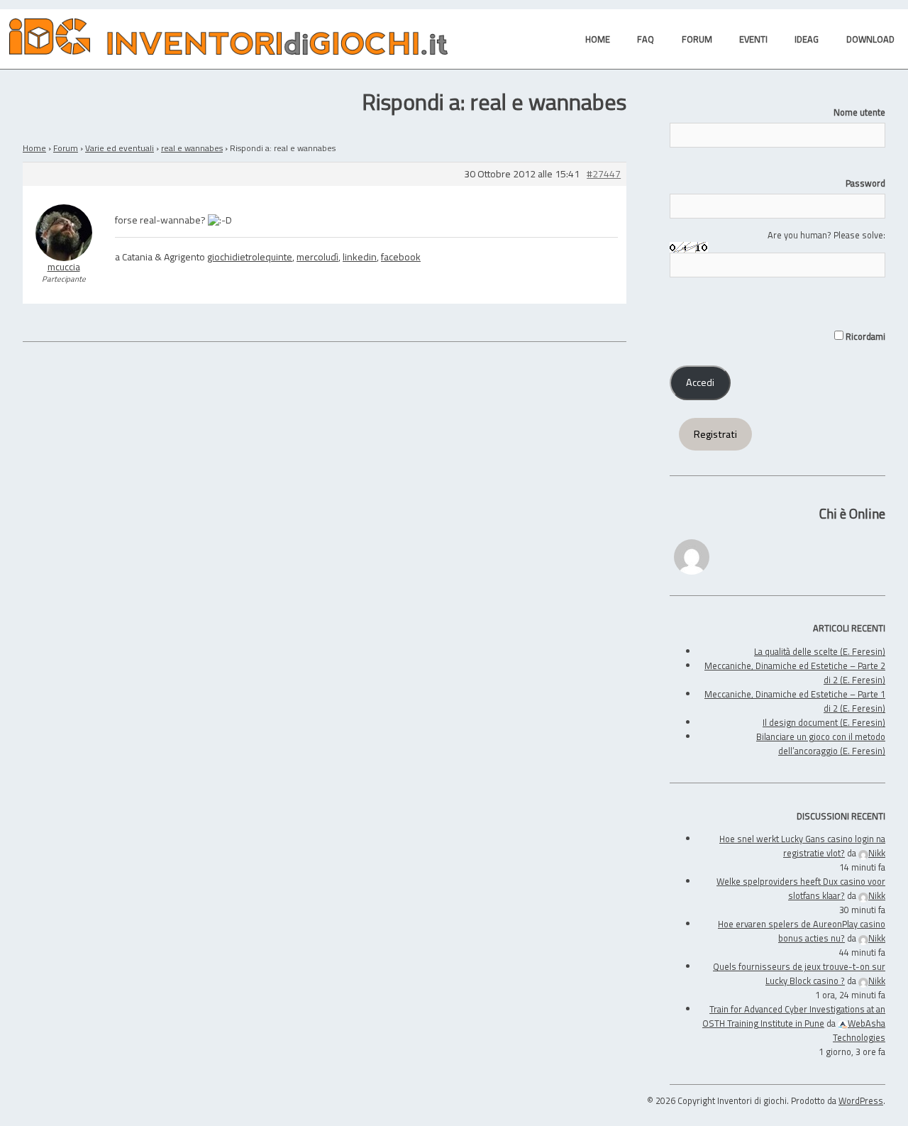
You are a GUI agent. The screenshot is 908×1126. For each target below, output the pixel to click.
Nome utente (859, 112)
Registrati (715, 434)
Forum (65, 148)
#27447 (604, 174)
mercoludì (317, 256)
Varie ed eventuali (119, 148)
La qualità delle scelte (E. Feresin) (819, 651)
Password (865, 183)
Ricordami (864, 336)
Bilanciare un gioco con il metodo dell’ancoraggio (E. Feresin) (820, 743)
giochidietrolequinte (249, 256)
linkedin (360, 256)
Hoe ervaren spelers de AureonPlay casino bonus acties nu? (801, 931)
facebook (401, 256)
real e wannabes (192, 148)
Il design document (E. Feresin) (824, 722)
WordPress (860, 1100)
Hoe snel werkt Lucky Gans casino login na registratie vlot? (802, 846)
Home (34, 148)
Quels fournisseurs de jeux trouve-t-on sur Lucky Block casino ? (799, 973)
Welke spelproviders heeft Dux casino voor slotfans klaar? (800, 888)
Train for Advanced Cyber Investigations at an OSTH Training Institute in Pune (793, 1016)
